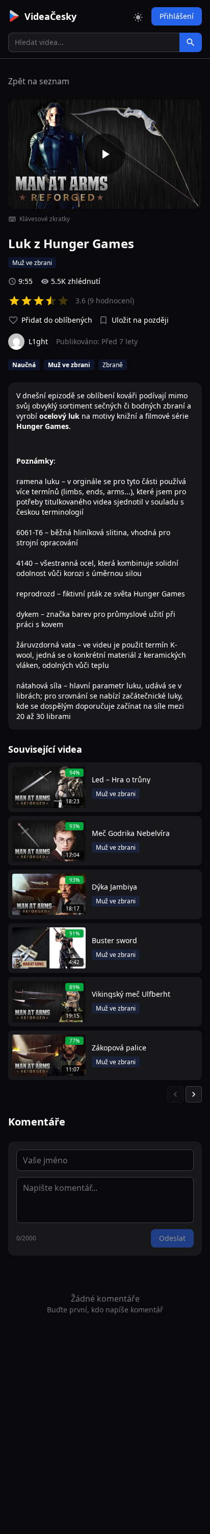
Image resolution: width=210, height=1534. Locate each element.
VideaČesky (50, 16)
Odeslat (172, 1238)
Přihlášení (177, 16)
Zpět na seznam (38, 81)
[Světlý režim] (138, 16)
